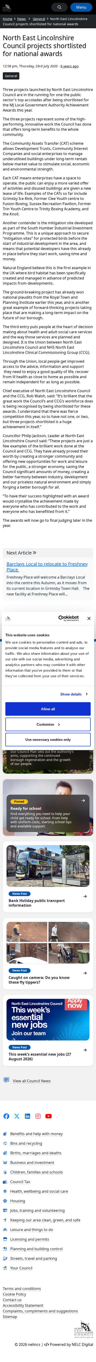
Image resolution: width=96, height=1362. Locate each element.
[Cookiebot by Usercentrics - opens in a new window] (59, 619)
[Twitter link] (17, 1116)
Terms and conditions (22, 1288)
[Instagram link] (37, 1116)
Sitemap (10, 1316)
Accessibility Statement (23, 1305)
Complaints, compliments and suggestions (40, 1311)
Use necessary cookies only (48, 740)
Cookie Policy (14, 1294)
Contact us (12, 1299)
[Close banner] (89, 618)
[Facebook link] (6, 1116)
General (11, 76)
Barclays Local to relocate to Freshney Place (47, 566)
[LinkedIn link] (27, 1116)
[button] (59, 7)
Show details (71, 694)
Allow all (48, 709)
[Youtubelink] (48, 1116)
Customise (45, 724)
